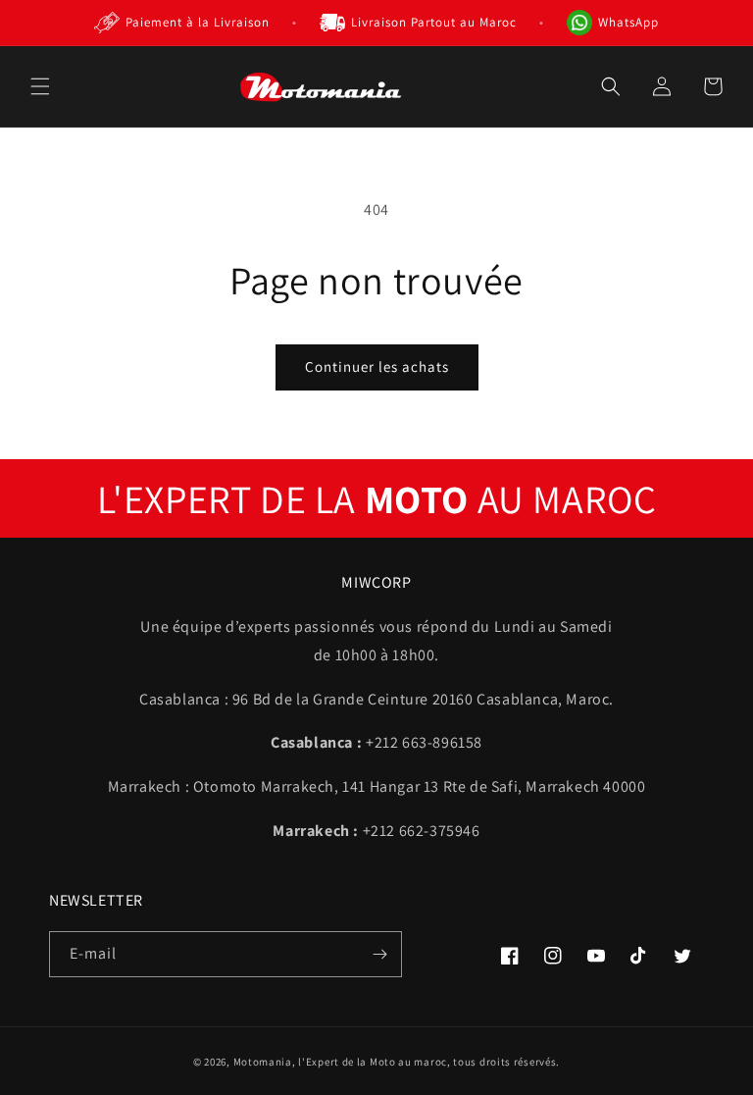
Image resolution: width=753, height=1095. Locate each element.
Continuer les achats (377, 366)
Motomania (262, 1062)
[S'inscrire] (379, 954)
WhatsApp (628, 22)
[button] (40, 86)
